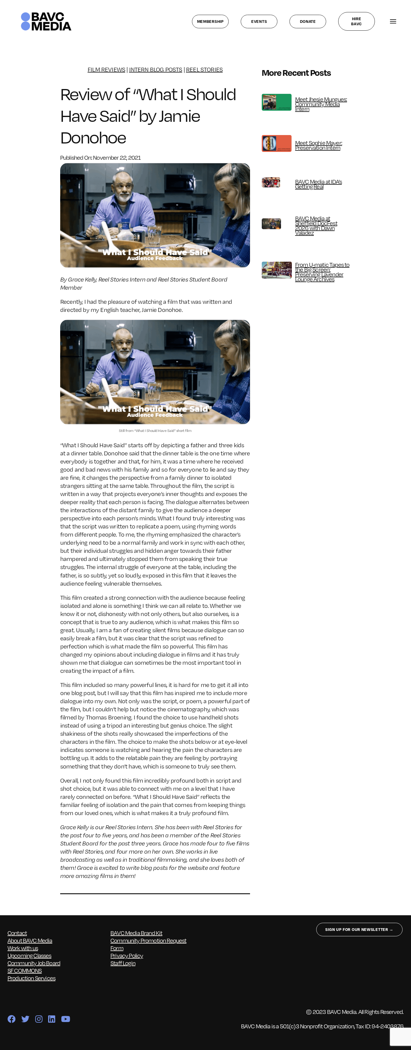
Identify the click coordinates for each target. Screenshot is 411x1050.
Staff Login (122, 963)
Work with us (23, 948)
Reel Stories (204, 69)
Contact (17, 933)
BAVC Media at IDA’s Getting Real (318, 183)
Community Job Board (34, 963)
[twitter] (25, 1019)
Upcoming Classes (29, 955)
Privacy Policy (126, 955)
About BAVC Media (30, 940)
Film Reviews (106, 69)
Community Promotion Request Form (148, 944)
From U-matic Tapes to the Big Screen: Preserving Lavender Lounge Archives (322, 271)
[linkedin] (51, 1019)
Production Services (31, 978)
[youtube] (65, 1019)
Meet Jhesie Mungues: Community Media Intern (321, 103)
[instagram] (38, 1019)
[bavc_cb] (46, 13)
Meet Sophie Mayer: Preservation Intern (318, 145)
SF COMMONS (25, 970)
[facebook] (11, 1019)
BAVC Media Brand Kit (136, 933)
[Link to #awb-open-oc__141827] (393, 21)
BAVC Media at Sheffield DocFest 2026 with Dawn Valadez (316, 225)
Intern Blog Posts (155, 69)
